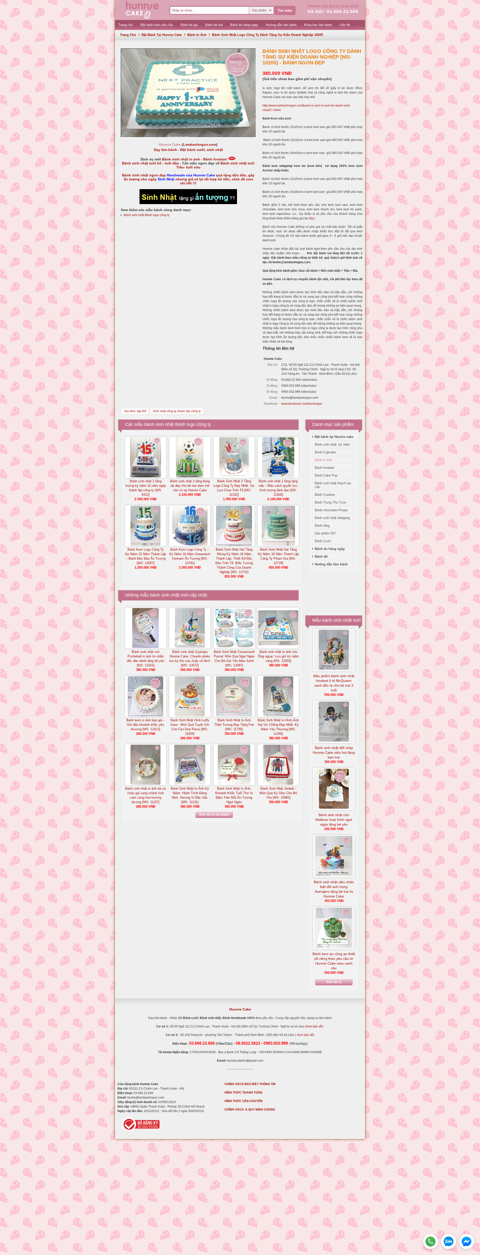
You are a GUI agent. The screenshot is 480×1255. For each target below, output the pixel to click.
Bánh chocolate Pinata (331, 510)
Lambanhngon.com (199, 144)
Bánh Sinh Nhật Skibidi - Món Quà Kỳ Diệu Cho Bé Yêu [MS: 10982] (278, 793)
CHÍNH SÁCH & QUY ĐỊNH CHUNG (249, 1109)
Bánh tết (321, 556)
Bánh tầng (322, 525)
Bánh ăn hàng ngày (330, 549)
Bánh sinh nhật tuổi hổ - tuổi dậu (150, 163)
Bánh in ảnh (196, 35)
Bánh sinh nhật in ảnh (181, 159)
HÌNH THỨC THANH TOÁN (243, 1092)
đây (310, 218)
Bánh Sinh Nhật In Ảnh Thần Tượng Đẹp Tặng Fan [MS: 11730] (234, 724)
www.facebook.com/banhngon (301, 403)
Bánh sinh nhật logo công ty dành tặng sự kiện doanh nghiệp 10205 (267, 35)
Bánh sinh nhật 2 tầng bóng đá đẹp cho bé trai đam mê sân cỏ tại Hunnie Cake (190, 485)
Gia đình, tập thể (135, 411)
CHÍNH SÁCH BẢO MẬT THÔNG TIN (250, 1084)
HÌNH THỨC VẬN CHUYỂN (243, 1101)
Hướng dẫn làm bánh (331, 564)
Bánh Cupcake (325, 452)
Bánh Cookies (325, 495)
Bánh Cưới (323, 541)
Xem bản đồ (314, 1026)
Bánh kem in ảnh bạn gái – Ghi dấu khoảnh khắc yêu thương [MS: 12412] (145, 724)
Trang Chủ (128, 35)
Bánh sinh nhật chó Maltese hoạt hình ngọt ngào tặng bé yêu (334, 819)
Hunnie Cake (240, 1009)
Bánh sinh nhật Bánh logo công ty (147, 215)
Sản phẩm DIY (325, 533)
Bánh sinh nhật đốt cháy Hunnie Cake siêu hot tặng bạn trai (334, 752)
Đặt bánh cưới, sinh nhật (201, 150)
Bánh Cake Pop (326, 475)
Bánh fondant (215, 159)
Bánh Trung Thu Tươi (330, 502)
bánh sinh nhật (165, 595)
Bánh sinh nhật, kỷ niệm (332, 444)
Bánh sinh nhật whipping (332, 518)
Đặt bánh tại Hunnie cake (162, 35)
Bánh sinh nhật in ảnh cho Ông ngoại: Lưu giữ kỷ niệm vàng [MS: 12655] (278, 656)
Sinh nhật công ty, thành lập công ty (177, 411)
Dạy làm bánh (165, 150)
